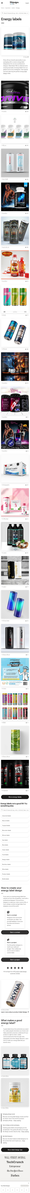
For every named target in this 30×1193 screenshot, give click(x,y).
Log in (27, 3)
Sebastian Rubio (5, 1009)
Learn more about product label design (14, 1012)
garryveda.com (6, 247)
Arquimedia (5, 790)
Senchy (4, 315)
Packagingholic (6, 485)
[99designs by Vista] (14, 2)
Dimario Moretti (6, 654)
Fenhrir (4, 688)
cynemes (4, 552)
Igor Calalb (5, 179)
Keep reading (17, 1120)
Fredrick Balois (5, 1076)
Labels (13, 8)
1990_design (5, 518)
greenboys (5, 213)
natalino (4, 111)
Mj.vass (4, 145)
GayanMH (27, 57)
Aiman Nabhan (5, 1108)
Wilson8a (5, 349)
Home (2, 8)
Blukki (4, 722)
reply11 (4, 586)
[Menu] (2, 2)
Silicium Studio (6, 620)
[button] (28, 1183)
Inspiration (8, 8)
